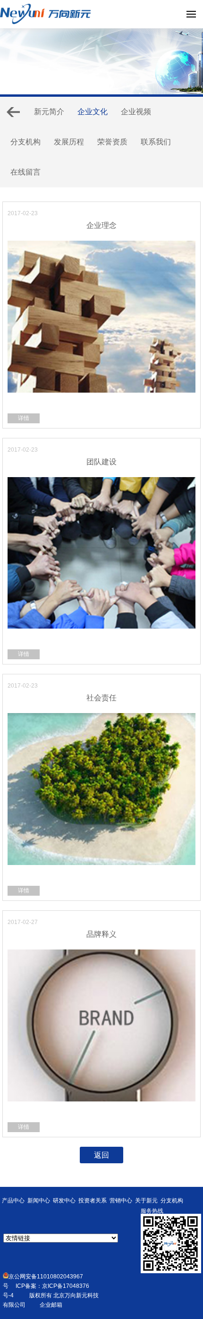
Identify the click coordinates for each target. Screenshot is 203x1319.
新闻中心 (38, 1200)
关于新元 (146, 1200)
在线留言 (25, 172)
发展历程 (69, 142)
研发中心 (64, 1200)
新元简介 (49, 112)
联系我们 (156, 142)
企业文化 (92, 112)
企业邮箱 (51, 1305)
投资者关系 (92, 1200)
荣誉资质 (112, 142)
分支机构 (25, 142)
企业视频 (136, 112)
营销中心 (121, 1200)
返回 (101, 1155)
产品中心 (13, 1200)
